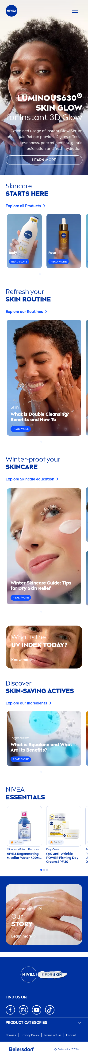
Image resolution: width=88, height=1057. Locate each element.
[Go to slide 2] (43, 274)
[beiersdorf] (21, 1049)
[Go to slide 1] (40, 274)
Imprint (71, 1035)
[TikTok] (49, 1010)
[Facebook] (10, 1010)
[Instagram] (23, 1010)
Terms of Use (52, 1035)
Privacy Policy (30, 1035)
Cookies (11, 1035)
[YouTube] (36, 1010)
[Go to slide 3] (45, 274)
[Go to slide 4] (48, 274)
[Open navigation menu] (74, 10)
